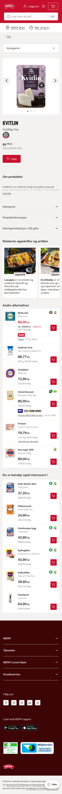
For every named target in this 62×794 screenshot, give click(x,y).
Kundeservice (11, 674)
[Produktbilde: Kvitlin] (27, 111)
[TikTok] (37, 702)
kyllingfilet (24, 550)
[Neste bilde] (55, 80)
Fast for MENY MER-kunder (30, 415)
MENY (7, 638)
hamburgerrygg (27, 528)
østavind (23, 312)
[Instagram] (14, 702)
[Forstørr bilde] (31, 86)
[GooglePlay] (11, 727)
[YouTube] (21, 702)
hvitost (22, 423)
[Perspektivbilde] (34, 111)
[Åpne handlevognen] (53, 6)
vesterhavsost (26, 391)
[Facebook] (6, 702)
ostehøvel (23, 594)
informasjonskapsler (41, 784)
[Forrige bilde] (6, 80)
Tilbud (20, 339)
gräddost (23, 369)
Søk (52, 16)
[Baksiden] (31, 111)
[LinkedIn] (29, 702)
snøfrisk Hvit (25, 347)
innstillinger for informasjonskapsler (42, 788)
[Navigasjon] (43, 6)
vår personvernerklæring (17, 784)
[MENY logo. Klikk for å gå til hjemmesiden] (9, 6)
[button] (31, 48)
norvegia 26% (26, 449)
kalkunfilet (24, 572)
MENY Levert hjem (14, 662)
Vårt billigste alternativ (28, 441)
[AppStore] (30, 727)
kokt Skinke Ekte (27, 483)
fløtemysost (24, 506)
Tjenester (9, 650)
